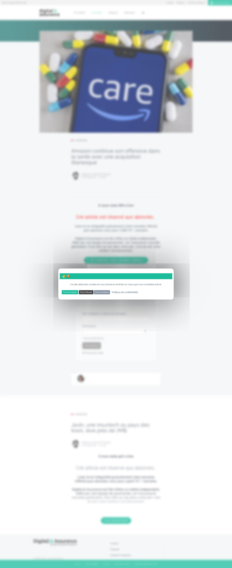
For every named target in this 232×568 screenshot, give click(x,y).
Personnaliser (102, 292)
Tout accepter (70, 292)
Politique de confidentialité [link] (125, 292)
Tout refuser (86, 292)
